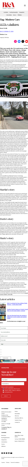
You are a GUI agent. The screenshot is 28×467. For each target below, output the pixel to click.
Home (16, 411)
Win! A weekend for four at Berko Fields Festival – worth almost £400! (17, 304)
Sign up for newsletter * (5, 325)
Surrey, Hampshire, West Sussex (9, 350)
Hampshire (21, 12)
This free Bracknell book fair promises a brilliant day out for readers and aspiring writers (17, 317)
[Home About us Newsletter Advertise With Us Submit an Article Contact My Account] (25, 6)
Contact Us (17, 422)
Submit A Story (18, 420)
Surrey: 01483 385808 (20, 439)
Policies (7, 462)
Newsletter (17, 413)
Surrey (14, 15)
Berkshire (6, 12)
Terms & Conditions (15, 462)
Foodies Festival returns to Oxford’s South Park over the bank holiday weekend (17, 310)
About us (17, 415)
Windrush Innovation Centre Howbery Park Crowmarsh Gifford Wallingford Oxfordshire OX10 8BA (6, 416)
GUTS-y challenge (9, 24)
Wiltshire (20, 15)
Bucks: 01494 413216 (19, 441)
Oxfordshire (9, 15)
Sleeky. (2, 458)
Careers (3, 462)
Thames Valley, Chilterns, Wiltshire (10, 352)
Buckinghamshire (13, 12)
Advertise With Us (19, 418)
